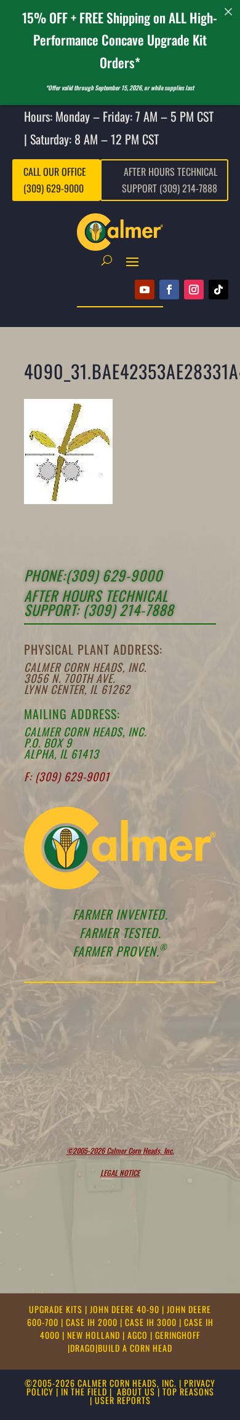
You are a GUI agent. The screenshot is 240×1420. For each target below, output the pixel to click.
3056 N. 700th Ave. (69, 678)
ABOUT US (136, 1391)
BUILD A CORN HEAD (135, 1347)
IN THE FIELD (84, 1391)
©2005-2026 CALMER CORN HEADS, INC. (101, 1382)
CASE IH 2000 (93, 1321)
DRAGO (82, 1347)
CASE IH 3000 (152, 1321)
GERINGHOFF (177, 1334)
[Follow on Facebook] (169, 289)
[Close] (228, 11)
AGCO (138, 1334)
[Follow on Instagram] (194, 289)
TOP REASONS (188, 1391)
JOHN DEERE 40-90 (126, 1309)
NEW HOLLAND (94, 1334)
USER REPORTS (123, 1400)
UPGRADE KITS (57, 1309)
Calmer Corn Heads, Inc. (85, 667)
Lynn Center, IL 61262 (77, 689)
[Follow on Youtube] (144, 289)
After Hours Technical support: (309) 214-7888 (99, 602)
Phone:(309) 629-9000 (93, 575)
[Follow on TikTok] (218, 289)
